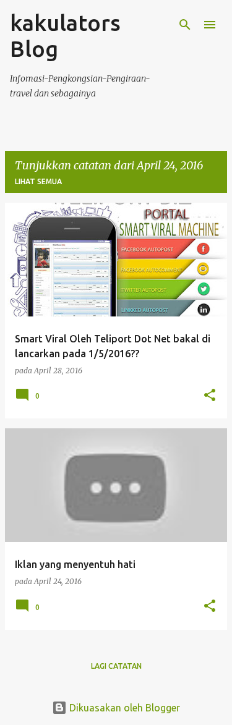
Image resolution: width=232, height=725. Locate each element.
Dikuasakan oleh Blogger (123, 707)
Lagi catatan (116, 666)
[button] (209, 396)
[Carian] (185, 25)
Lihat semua (38, 181)
